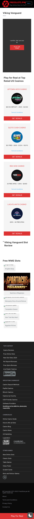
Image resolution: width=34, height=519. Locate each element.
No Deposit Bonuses (10, 361)
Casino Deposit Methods (11, 384)
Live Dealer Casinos (10, 369)
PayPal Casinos (8, 388)
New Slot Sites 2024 (10, 358)
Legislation (6, 438)
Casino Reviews (8, 350)
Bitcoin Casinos (8, 392)
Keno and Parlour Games (11, 473)
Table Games (7, 462)
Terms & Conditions (17, 112)
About (4, 496)
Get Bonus (17, 118)
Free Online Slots (9, 354)
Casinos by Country (9, 396)
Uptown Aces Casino (17, 89)
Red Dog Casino (17, 166)
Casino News (7, 430)
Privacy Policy (7, 503)
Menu (29, 3)
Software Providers (9, 403)
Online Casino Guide (10, 419)
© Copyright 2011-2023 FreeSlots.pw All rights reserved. (16, 492)
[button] (30, 515)
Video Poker (7, 466)
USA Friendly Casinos (10, 400)
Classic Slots (7, 458)
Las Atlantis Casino (17, 204)
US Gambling (7, 434)
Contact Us (6, 507)
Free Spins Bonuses (10, 365)
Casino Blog (7, 426)
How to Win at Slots (9, 423)
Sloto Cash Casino (17, 128)
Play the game (17, 47)
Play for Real (17, 516)
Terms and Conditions (9, 500)
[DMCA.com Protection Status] (9, 373)
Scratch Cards (7, 470)
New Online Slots (8, 454)
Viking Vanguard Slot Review (16, 244)
